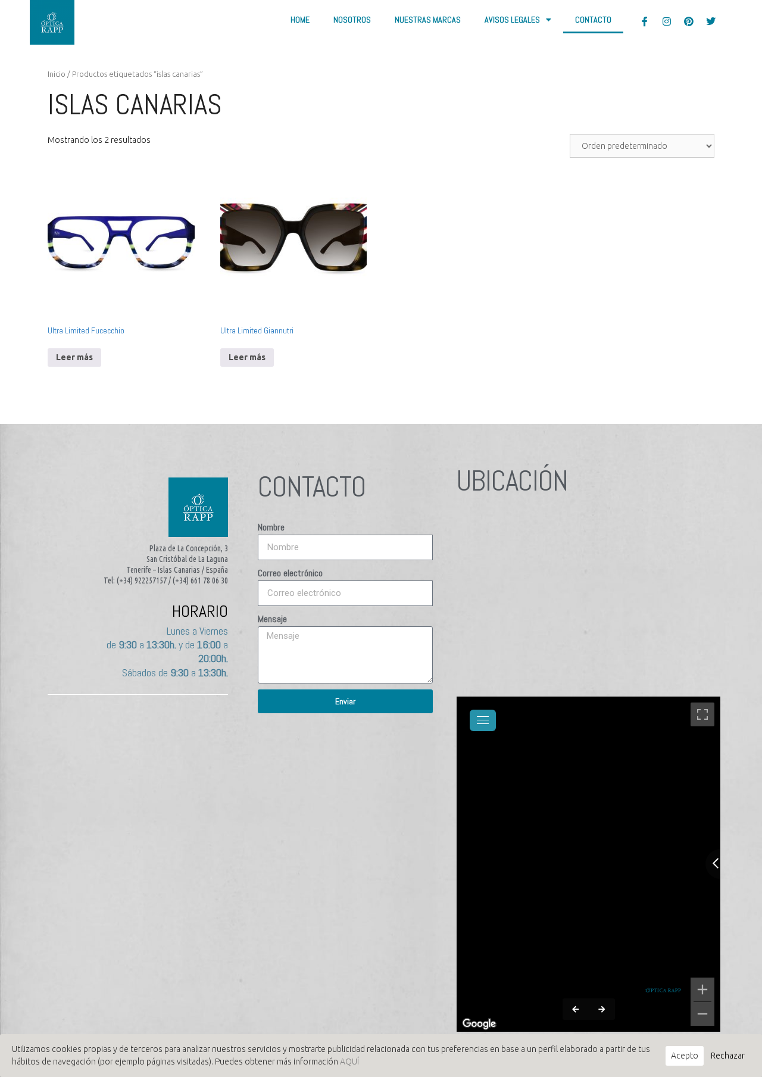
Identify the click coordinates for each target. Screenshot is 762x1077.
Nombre (271, 527)
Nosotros (352, 19)
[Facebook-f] (644, 21)
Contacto (593, 19)
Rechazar (728, 1055)
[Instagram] (666, 21)
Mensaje (272, 619)
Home (300, 19)
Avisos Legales (512, 19)
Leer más (74, 357)
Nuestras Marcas (428, 19)
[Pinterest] (688, 21)
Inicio (56, 74)
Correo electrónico (290, 573)
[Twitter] (710, 21)
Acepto (684, 1055)
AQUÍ (349, 1061)
